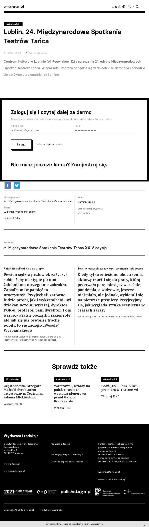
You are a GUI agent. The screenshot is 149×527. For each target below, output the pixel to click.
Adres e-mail (17, 126)
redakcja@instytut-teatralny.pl (67, 454)
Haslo (77, 126)
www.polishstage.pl (14, 471)
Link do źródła (12, 218)
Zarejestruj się (88, 164)
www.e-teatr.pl (12, 463)
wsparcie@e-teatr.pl (109, 471)
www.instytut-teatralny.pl (112, 479)
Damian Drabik (86, 201)
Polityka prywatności (51, 509)
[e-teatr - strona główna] (14, 7)
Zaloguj (21, 144)
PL (129, 7)
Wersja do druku (38, 52)
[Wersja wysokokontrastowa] (124, 7)
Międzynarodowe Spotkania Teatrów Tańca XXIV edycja (57, 248)
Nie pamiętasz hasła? (50, 144)
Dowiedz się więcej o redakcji (67, 461)
